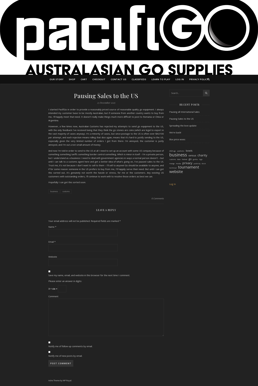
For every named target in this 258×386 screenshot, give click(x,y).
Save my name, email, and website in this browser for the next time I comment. (89, 275)
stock (204, 164)
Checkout (98, 79)
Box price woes (177, 139)
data (179, 159)
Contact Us (118, 79)
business (54, 191)
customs (66, 191)
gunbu (195, 159)
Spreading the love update (182, 125)
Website (52, 256)
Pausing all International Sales (184, 111)
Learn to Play (161, 79)
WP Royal (67, 380)
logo (200, 159)
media (178, 164)
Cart (84, 79)
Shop (72, 79)
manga (172, 164)
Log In (180, 79)
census (192, 155)
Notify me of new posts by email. (65, 355)
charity (202, 155)
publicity (197, 164)
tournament (188, 167)
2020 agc (172, 151)
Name (52, 226)
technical (173, 168)
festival (184, 159)
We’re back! (175, 132)
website (176, 172)
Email (52, 241)
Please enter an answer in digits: (65, 281)
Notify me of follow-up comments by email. (70, 346)
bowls (189, 150)
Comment (53, 296)
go (190, 159)
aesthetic (180, 151)
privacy (187, 163)
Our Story (56, 79)
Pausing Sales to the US (181, 118)
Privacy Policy (198, 79)
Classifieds (139, 79)
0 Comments (158, 198)
